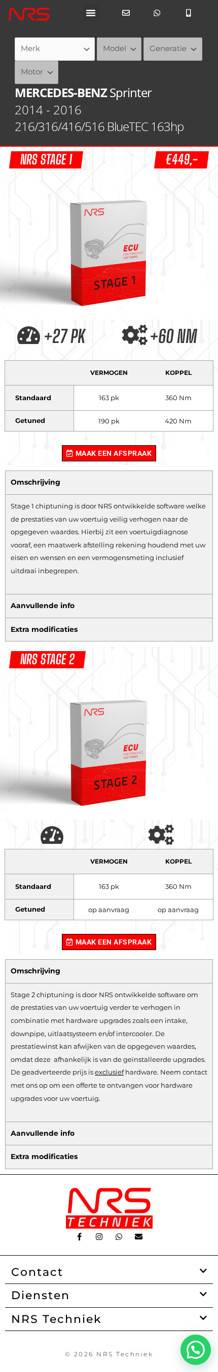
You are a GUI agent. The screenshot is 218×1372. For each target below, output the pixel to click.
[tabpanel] (109, 544)
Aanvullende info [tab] (43, 605)
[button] (90, 12)
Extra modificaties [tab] (44, 629)
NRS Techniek (56, 1318)
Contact (37, 1271)
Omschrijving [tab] (35, 482)
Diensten (40, 1295)
